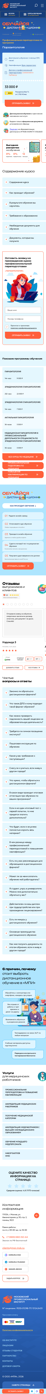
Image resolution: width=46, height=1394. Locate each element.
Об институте (9, 1340)
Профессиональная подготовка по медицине (18, 465)
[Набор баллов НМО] (23, 1154)
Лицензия (14, 129)
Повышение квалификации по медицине (17, 474)
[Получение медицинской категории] (23, 1117)
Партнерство (9, 1356)
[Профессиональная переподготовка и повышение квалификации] (23, 1092)
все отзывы (33, 668)
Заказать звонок (15, 1269)
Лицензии (7, 1345)
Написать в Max (15, 1255)
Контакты (7, 1361)
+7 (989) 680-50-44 (41, 1391)
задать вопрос (13, 1278)
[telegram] (32, 1391)
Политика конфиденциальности (17, 1330)
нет (38, 659)
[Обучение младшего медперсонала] (23, 1143)
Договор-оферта (11, 1366)
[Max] (37, 1391)
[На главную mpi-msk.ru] (14, 4)
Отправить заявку (21, 103)
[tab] (3, 604)
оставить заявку (15, 1391)
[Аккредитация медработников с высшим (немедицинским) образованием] (23, 1129)
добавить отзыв (12, 668)
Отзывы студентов (12, 1350)
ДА (29, 659)
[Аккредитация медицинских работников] (23, 1105)
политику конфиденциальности (24, 328)
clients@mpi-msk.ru (13, 1247)
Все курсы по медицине (21, 457)
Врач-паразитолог (29, 65)
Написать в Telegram (17, 1262)
